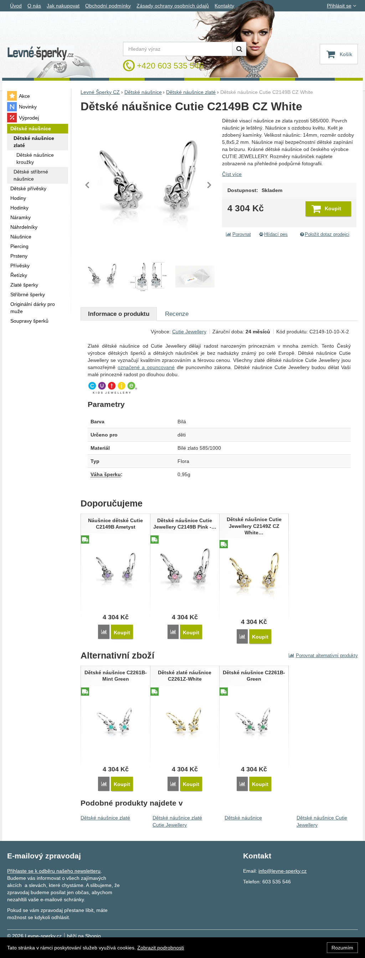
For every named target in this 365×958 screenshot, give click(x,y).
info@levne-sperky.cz (282, 871)
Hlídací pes (276, 234)
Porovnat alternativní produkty (327, 655)
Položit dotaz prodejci (327, 234)
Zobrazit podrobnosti (160, 948)
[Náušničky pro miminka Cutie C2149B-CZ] (148, 185)
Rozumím (342, 948)
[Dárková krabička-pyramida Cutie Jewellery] (195, 276)
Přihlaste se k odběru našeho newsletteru (54, 871)
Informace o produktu (118, 314)
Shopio (93, 936)
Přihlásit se (339, 6)
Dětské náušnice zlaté (105, 818)
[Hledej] (239, 49)
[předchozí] (88, 185)
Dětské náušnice (243, 818)
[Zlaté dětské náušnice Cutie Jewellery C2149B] (148, 276)
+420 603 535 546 (170, 65)
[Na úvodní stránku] (40, 53)
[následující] (209, 185)
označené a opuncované (146, 367)
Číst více (232, 174)
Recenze (177, 314)
